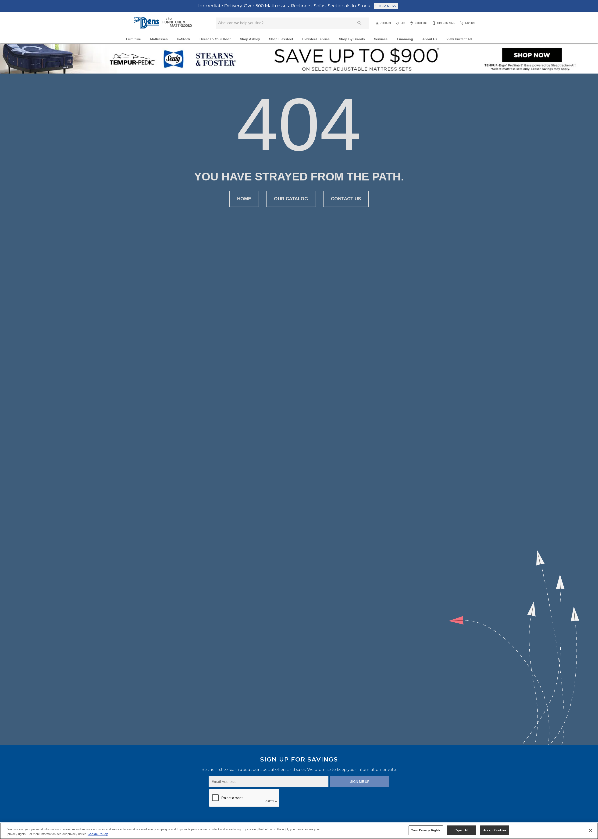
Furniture (133, 39)
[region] (299, 830)
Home (244, 198)
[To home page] (163, 23)
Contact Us (346, 198)
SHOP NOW (385, 6)
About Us (429, 39)
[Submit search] (359, 23)
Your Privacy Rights (425, 830)
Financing (405, 39)
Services (381, 39)
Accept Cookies (494, 830)
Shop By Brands (352, 39)
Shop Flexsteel (281, 39)
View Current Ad (459, 39)
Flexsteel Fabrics (316, 39)
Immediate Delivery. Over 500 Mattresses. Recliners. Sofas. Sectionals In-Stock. (285, 5)
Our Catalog (291, 198)
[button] (377, 23)
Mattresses (159, 39)
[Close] (590, 830)
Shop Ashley (250, 39)
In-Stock (183, 39)
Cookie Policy (98, 834)
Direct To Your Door (215, 39)
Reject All (462, 830)
